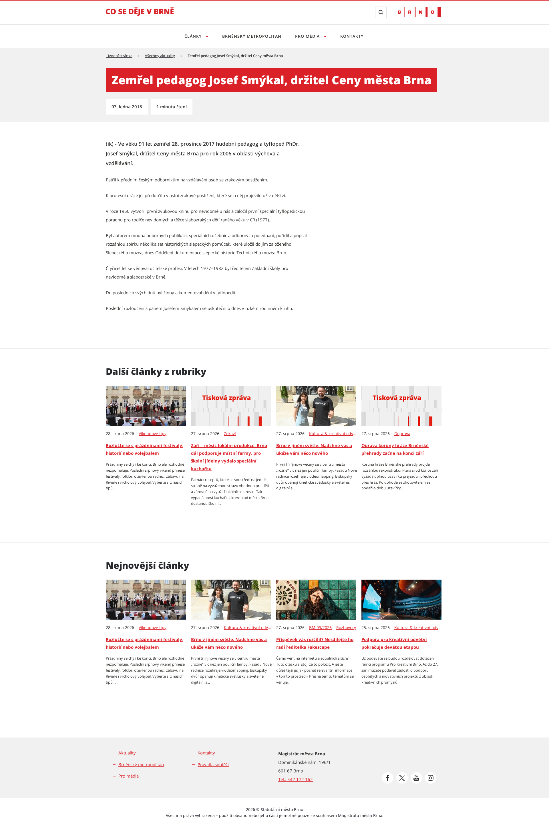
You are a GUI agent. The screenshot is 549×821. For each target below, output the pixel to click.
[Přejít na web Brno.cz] (419, 12)
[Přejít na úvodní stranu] (140, 15)
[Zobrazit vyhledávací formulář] (381, 12)
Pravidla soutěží (213, 764)
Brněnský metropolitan (251, 36)
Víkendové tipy (152, 434)
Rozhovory (346, 628)
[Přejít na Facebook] (387, 778)
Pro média (308, 36)
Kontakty (351, 36)
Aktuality (127, 753)
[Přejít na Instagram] (430, 778)
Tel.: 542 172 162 (295, 779)
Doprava (402, 434)
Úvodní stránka (119, 55)
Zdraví (230, 434)
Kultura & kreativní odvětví (333, 434)
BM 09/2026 (320, 628)
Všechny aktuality (160, 55)
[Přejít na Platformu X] (402, 778)
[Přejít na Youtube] (416, 778)
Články (193, 36)
